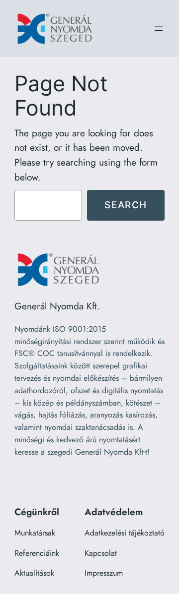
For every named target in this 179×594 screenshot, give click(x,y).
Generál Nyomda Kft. (57, 306)
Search (125, 205)
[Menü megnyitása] (159, 29)
